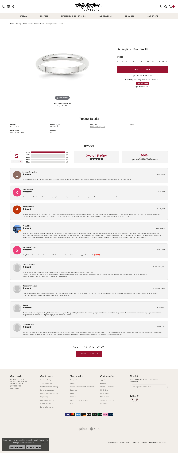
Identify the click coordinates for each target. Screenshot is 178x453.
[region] (62, 64)
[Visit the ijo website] (83, 429)
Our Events (104, 404)
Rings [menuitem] (72, 393)
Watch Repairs (45, 404)
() (67, 152)
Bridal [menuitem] (72, 383)
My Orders (104, 390)
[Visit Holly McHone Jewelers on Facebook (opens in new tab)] (132, 400)
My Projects (104, 397)
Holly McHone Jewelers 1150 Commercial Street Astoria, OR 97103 (18, 383)
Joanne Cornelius (30, 172)
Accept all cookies (34, 447)
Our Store (153, 16)
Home (12, 24)
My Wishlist (104, 393)
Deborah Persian (30, 286)
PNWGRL (26, 226)
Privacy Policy (125, 442)
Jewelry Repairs (46, 383)
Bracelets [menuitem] (73, 390)
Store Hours (14, 388)
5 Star (28, 152)
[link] (3, 6)
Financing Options (47, 400)
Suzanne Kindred (30, 247)
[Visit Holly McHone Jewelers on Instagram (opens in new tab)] (137, 400)
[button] (161, 6)
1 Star (28, 162)
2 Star (28, 159)
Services (129, 16)
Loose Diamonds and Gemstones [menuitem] (82, 387)
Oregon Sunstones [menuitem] (77, 380)
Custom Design (46, 380)
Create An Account (107, 387)
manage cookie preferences (23, 443)
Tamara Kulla (28, 324)
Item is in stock (142, 83)
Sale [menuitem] (71, 404)
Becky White (28, 207)
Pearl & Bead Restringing (49, 393)
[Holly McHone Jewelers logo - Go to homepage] (89, 6)
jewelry (18, 24)
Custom (44, 16)
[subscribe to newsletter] (164, 387)
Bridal (25, 24)
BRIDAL (23, 16)
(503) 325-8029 (62, 106)
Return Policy (113, 442)
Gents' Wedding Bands (36, 24)
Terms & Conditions (140, 442)
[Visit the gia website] (95, 429)
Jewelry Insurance (47, 407)
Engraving (44, 397)
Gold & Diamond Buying (49, 387)
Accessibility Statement (157, 442)
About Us (103, 383)
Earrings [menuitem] (73, 397)
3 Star (28, 157)
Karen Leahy (28, 189)
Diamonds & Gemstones (73, 16)
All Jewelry (105, 16)
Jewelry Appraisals (47, 390)
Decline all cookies (17, 447)
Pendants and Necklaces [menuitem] (79, 400)
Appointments (105, 380)
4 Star (28, 155)
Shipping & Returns (107, 400)
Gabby (25, 305)
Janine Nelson (29, 265)
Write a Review (89, 354)
